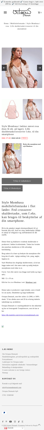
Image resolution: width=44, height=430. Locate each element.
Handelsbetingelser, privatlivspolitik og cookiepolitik (20, 357)
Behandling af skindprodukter (12, 367)
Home (6, 23)
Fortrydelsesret (7, 359)
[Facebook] (2, 421)
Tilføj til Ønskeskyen (12, 188)
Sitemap (5, 373)
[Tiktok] (18, 421)
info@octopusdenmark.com (11, 387)
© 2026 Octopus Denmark (9, 425)
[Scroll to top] (39, 425)
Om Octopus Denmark (10, 354)
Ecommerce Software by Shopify (28, 425)
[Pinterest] (6, 421)
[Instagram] (14, 421)
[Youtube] (10, 421)
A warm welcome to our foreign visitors (16, 370)
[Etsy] (22, 421)
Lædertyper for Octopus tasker (12, 362)
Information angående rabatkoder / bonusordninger (19, 365)
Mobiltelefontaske (17, 23)
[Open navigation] (6, 12)
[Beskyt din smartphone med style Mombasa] (12, 158)
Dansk (10, 428)
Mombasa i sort (31, 282)
